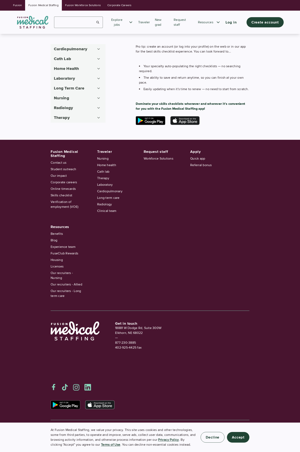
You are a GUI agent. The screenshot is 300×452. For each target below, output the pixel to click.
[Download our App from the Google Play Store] (150, 120)
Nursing (103, 159)
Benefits (57, 234)
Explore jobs (116, 22)
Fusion (17, 5)
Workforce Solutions (158, 159)
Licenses (57, 266)
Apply (195, 151)
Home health (106, 165)
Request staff (156, 151)
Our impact (59, 176)
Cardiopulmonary (109, 191)
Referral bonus (201, 165)
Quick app (197, 159)
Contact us (59, 163)
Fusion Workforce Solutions (83, 5)
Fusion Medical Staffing (43, 5)
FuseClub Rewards (64, 253)
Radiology (104, 204)
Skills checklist (61, 195)
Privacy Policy (168, 440)
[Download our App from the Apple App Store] (185, 120)
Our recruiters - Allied (66, 284)
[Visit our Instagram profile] (76, 387)
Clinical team (106, 211)
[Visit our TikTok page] (65, 387)
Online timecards (63, 189)
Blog (54, 240)
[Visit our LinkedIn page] (87, 387)
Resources (205, 22)
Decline (213, 437)
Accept (238, 437)
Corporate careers (64, 182)
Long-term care (108, 198)
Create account (265, 22)
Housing (57, 260)
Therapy (103, 178)
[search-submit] (98, 22)
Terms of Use (110, 445)
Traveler (144, 22)
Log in (231, 22)
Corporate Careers (119, 5)
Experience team (63, 247)
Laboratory (105, 185)
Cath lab (103, 172)
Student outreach (63, 169)
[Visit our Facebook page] (54, 387)
